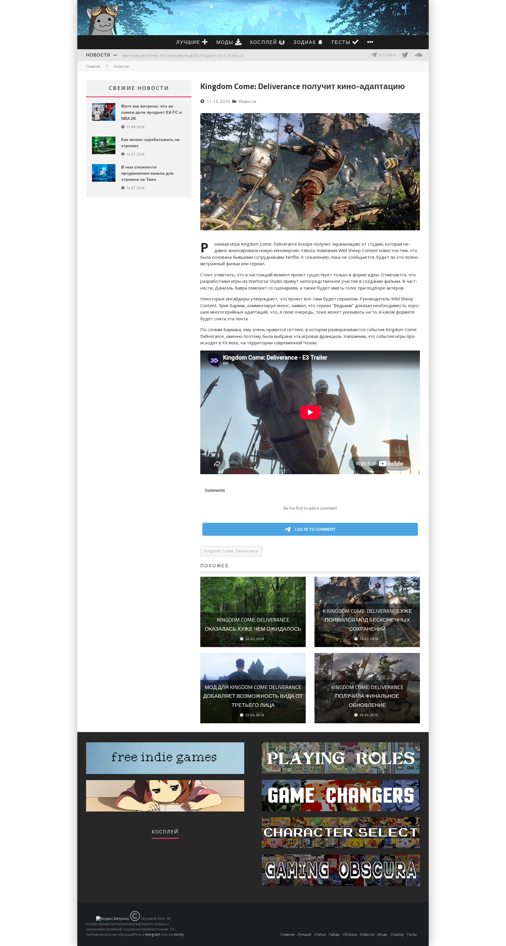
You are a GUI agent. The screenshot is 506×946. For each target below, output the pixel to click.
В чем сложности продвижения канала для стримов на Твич (147, 173)
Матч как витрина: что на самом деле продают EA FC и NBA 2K (183, 55)
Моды (225, 42)
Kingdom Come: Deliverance (231, 551)
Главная (93, 66)
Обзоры (350, 934)
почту (179, 934)
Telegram (386, 55)
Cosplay (397, 934)
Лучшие (189, 42)
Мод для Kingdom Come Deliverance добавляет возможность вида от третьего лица (253, 696)
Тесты (341, 42)
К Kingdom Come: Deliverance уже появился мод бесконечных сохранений (367, 620)
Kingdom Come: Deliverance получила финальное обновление (367, 696)
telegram (152, 934)
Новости (98, 55)
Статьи (320, 934)
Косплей (264, 42)
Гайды (334, 934)
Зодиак (305, 42)
